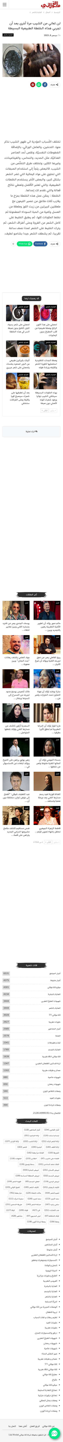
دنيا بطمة (16, 1193)
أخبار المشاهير (54, 1028)
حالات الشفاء (33, 1193)
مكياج (54, 1380)
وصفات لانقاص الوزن (51, 1091)
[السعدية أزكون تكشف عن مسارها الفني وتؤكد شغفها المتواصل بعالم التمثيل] (16, 712)
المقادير (31, 1158)
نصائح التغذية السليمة (47, 1390)
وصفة (54, 1221)
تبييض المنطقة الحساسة (27, 1175)
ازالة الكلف (52, 1147)
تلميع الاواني (12, 1187)
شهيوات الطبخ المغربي (50, 1001)
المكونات (16, 1158)
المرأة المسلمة (51, 1302)
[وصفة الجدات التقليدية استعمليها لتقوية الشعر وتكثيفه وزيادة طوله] (45, 348)
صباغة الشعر (33, 1204)
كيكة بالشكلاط (52, 1216)
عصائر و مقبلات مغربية (51, 1070)
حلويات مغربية (54, 1022)
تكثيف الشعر (31, 1187)
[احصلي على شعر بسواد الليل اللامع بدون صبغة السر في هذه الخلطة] (18, 313)
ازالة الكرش (12, 1141)
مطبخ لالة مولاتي (50, 1374)
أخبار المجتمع (55, 973)
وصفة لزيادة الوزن (36, 1221)
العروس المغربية (50, 1281)
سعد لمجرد (34, 1198)
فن (36, 1210)
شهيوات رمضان (54, 1084)
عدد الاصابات (51, 1210)
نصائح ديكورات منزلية (47, 1395)
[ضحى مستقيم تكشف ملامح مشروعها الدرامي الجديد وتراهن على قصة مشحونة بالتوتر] (16, 815)
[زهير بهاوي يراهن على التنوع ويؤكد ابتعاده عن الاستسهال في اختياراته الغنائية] (16, 747)
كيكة (10, 1210)
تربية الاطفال (51, 1312)
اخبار (57, 602)
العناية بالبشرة (54, 994)
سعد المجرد (52, 1198)
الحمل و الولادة (51, 1265)
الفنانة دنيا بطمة (35, 1152)
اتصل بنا (12, 1426)
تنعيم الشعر (52, 1193)
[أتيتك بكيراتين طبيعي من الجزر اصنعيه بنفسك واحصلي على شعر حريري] (18, 348)
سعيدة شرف (16, 1198)
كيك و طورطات (54, 1042)
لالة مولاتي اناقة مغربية (51, 1056)
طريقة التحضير (13, 1204)
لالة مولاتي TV (54, 1015)
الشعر (22, 1147)
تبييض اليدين (51, 1181)
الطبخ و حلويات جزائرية (47, 1276)
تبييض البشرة (31, 1170)
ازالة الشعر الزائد (50, 1141)
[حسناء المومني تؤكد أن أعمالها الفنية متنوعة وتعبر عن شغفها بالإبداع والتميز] (47, 747)
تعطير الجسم (32, 1181)
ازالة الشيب (30, 1141)
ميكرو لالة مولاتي (54, 987)
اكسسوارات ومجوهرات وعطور (44, 1260)
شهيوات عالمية (54, 1077)
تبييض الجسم (51, 1175)
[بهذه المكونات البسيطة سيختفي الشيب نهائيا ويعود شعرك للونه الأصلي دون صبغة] (45, 381)
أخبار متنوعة (55, 980)
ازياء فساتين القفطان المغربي (48, 1063)
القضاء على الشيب (50, 1158)
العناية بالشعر (8, 35)
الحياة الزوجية (51, 1270)
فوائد (23, 1210)
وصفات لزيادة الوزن (52, 1105)
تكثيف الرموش (51, 1187)
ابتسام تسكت (51, 1135)
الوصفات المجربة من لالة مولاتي (43, 1307)
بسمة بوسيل (26, 1164)
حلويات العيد (55, 1098)
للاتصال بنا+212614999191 (46, 1113)
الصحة (57, 1035)
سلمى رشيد (52, 1204)
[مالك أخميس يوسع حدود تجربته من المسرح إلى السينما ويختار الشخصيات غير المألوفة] (16, 678)
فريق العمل (34, 1426)
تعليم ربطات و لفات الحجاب (45, 1317)
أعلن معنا (23, 1426)
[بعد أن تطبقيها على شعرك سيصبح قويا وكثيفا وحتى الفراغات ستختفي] (18, 381)
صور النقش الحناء (49, 1354)
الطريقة (53, 1152)
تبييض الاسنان (51, 1170)
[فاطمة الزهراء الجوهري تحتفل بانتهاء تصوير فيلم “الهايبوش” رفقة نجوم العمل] (47, 815)
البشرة (36, 1147)
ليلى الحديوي (33, 1216)
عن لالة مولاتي (48, 1426)
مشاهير (16, 1216)
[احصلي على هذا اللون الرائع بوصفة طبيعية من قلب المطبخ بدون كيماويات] (45, 313)
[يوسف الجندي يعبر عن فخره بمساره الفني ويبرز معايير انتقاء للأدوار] (16, 610)
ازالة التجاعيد (31, 1135)
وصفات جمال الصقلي (48, 1400)
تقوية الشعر (14, 1181)
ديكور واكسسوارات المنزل (46, 1333)
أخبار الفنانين (51, 1129)
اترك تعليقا (30, 431)
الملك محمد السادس (48, 1164)
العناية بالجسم (54, 1049)
